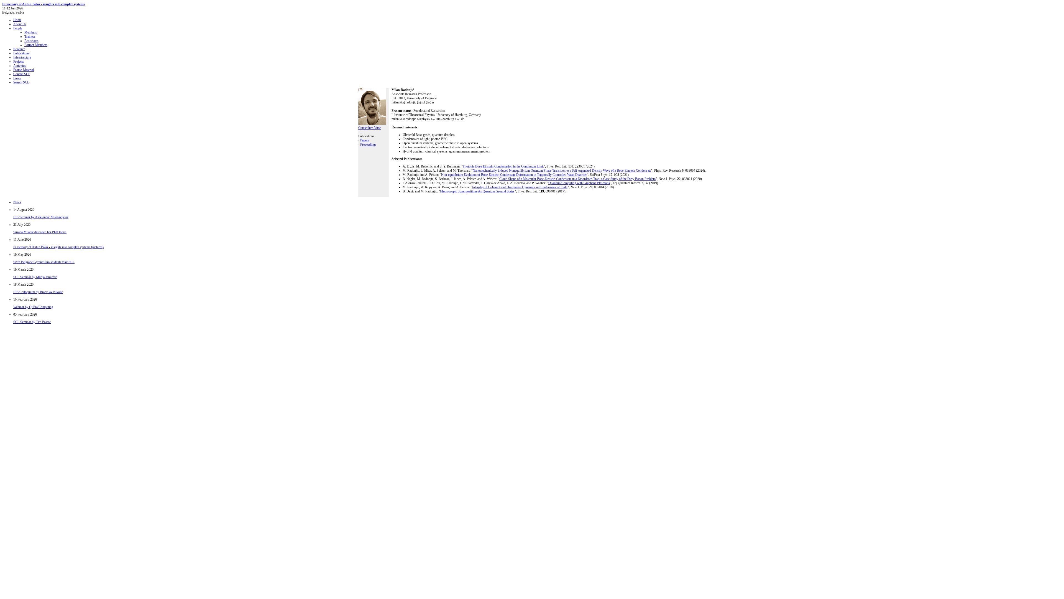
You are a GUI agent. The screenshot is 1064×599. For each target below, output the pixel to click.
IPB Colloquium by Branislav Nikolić (38, 292)
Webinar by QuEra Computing (33, 307)
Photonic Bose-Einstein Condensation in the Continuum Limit (503, 166)
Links (17, 78)
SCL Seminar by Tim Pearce (32, 322)
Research (19, 49)
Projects (18, 62)
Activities (19, 66)
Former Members (35, 45)
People (17, 28)
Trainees (29, 37)
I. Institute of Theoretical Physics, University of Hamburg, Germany (436, 113)
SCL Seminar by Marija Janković (35, 277)
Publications (21, 53)
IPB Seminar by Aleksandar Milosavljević (40, 217)
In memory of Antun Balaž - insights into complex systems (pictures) (58, 247)
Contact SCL (21, 74)
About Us (19, 24)
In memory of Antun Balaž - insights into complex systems (43, 4)
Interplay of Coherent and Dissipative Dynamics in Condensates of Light (519, 187)
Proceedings (368, 144)
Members (30, 32)
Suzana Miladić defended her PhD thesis (39, 232)
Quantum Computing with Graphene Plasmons (579, 183)
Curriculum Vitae (369, 128)
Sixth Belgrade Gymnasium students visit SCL (44, 262)
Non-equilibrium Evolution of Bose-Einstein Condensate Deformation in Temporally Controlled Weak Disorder (514, 175)
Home (17, 20)
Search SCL (21, 82)
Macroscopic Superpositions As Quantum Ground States (477, 191)
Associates (31, 41)
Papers (364, 140)
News (17, 202)
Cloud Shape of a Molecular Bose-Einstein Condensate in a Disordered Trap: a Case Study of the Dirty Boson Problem (577, 179)
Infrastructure (22, 57)
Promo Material (23, 70)
